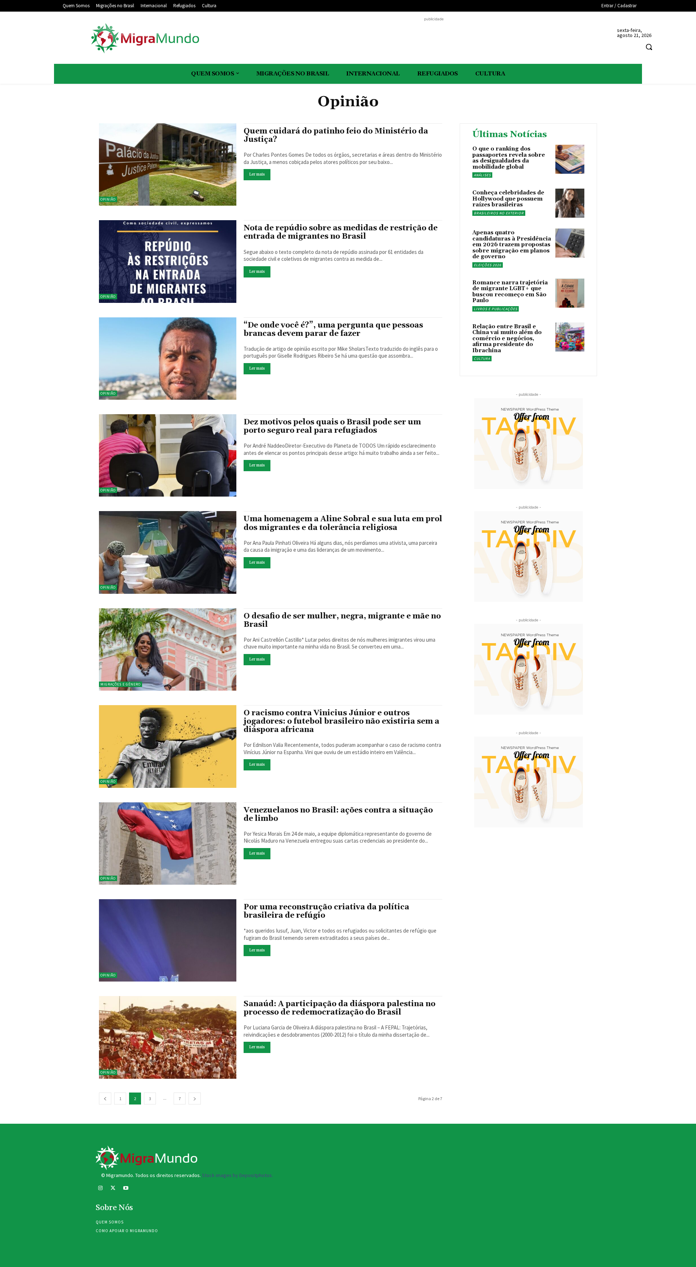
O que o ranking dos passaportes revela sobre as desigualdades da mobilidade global (508, 157)
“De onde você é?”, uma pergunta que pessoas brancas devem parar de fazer (333, 329)
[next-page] (194, 1098)
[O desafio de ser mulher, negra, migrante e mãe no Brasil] (167, 649)
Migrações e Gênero (120, 684)
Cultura (482, 358)
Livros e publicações (495, 309)
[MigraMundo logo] (144, 38)
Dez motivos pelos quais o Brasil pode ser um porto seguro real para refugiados (332, 426)
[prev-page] (105, 1098)
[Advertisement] (434, 39)
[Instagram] (100, 1188)
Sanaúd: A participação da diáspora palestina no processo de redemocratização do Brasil (339, 1008)
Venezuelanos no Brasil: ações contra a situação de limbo (338, 814)
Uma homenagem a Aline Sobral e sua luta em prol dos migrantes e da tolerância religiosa (343, 523)
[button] (649, 46)
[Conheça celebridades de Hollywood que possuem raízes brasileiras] (569, 203)
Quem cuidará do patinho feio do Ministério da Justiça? (336, 135)
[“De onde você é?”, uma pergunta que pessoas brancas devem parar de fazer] (167, 358)
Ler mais (257, 174)
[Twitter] (112, 1188)
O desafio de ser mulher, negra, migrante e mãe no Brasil (342, 620)
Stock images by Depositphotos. (237, 1175)
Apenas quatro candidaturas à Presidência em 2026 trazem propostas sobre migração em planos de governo (511, 244)
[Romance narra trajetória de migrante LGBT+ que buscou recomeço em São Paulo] (569, 293)
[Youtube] (125, 1188)
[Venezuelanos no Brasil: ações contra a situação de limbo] (167, 843)
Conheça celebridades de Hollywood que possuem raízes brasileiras (508, 198)
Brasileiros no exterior (499, 213)
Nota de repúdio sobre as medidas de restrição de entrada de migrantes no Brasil (341, 232)
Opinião (108, 199)
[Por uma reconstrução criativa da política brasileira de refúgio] (167, 940)
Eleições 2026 (487, 265)
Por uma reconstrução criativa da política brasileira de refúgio (326, 911)
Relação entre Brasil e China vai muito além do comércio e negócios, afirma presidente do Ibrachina (507, 338)
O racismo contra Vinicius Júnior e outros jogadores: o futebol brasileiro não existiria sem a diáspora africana (341, 721)
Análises (482, 175)
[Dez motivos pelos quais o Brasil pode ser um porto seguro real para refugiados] (167, 455)
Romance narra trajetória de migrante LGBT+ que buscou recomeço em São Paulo (510, 291)
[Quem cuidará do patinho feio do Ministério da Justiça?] (167, 164)
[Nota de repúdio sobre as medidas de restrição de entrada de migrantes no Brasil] (167, 261)
